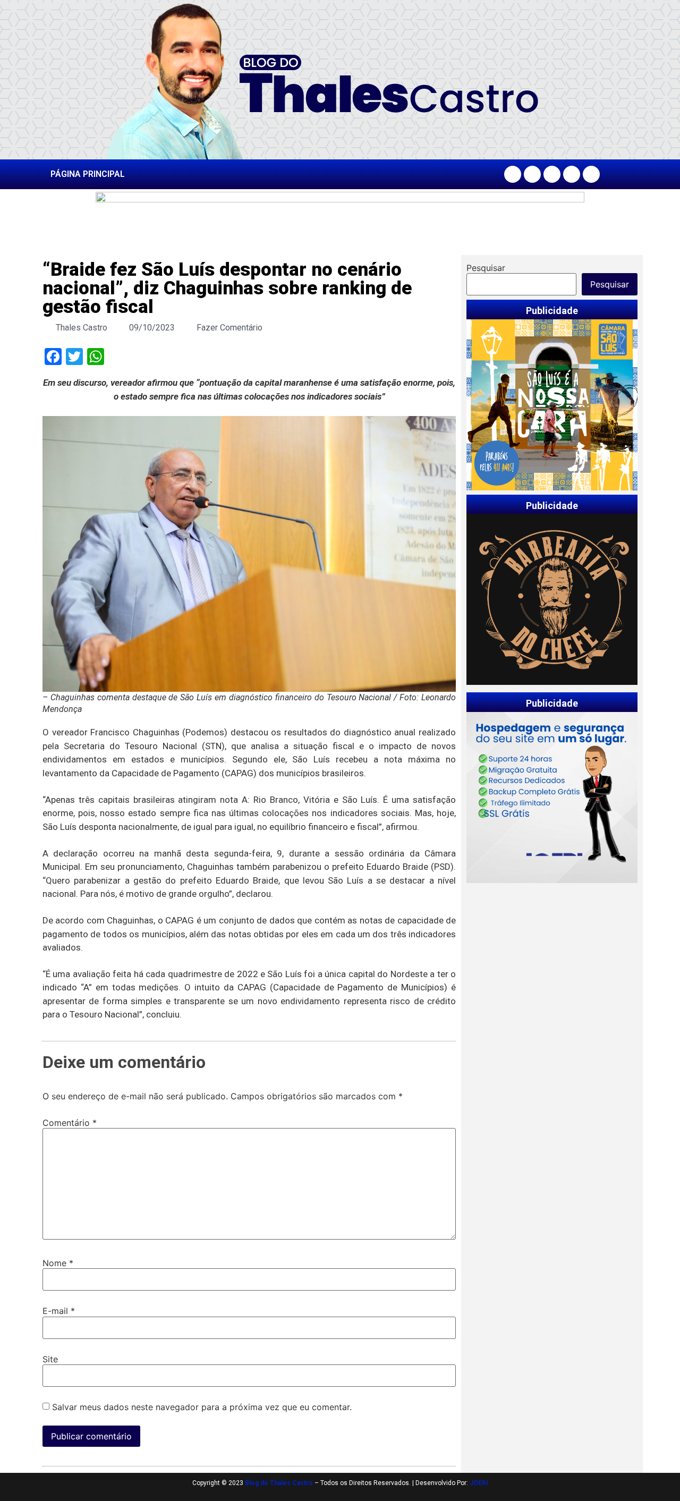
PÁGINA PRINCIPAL (87, 174)
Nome (57, 1263)
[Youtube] (571, 174)
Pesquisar (485, 268)
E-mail (58, 1311)
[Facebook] (512, 174)
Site (50, 1359)
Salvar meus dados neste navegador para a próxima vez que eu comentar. (202, 1407)
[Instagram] (532, 174)
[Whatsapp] (591, 174)
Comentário (69, 1122)
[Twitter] (551, 174)
